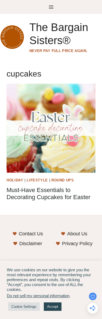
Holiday (15, 180)
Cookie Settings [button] (23, 307)
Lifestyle (37, 180)
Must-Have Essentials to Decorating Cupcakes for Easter (48, 193)
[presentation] (51, 128)
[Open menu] (51, 7)
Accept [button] (52, 307)
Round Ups (62, 180)
